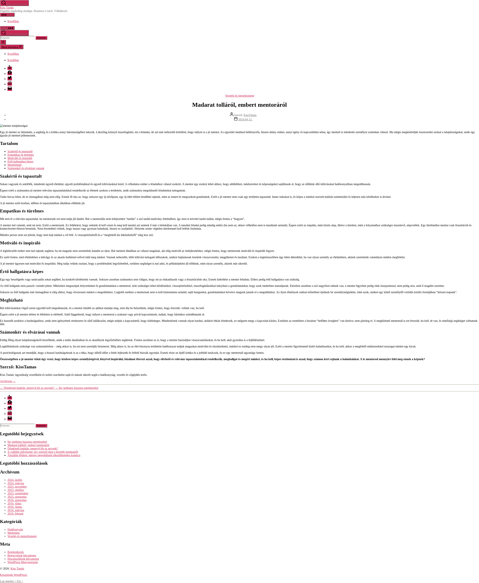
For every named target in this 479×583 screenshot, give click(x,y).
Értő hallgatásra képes (20, 161)
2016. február (15, 513)
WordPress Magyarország (22, 562)
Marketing (13, 532)
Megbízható (14, 164)
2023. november (17, 486)
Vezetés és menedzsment (239, 95)
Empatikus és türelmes (20, 154)
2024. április (14, 479)
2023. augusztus (17, 496)
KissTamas (250, 115)
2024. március (15, 483)
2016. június (14, 506)
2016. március (15, 510)
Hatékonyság (15, 529)
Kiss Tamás (7, 7)
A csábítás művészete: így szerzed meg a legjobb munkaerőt (42, 451)
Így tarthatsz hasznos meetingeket (27, 441)
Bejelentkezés (15, 552)
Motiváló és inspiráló (19, 158)
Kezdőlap (13, 21)
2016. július (14, 503)
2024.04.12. (245, 119)
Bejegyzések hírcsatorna (21, 555)
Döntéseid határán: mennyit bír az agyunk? (32, 448)
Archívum (8, 381)
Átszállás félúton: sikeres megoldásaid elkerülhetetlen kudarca (43, 455)
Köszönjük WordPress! (13, 574)
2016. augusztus (17, 500)
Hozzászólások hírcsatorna (23, 558)
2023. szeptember (17, 493)
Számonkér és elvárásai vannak (25, 168)
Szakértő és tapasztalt (20, 151)
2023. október (15, 490)
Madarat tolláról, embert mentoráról (28, 445)
